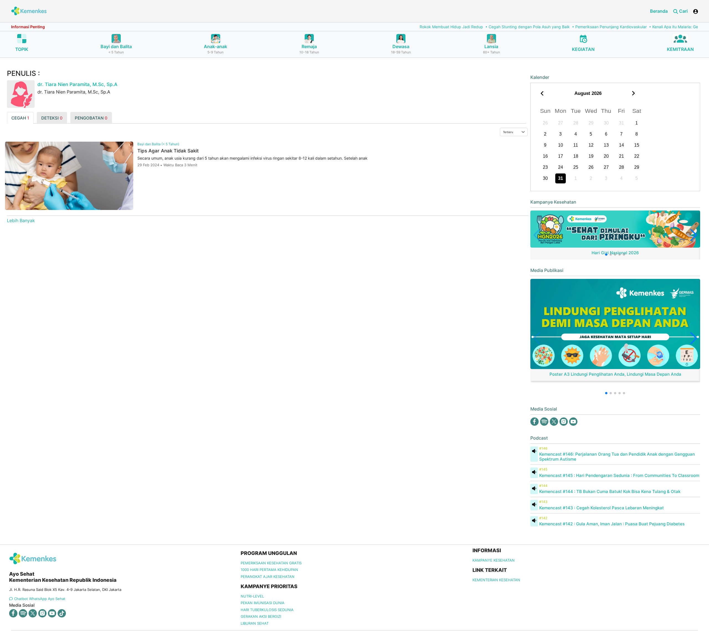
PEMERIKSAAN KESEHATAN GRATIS (271, 563)
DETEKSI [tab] (52, 118)
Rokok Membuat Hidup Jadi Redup (410, 26)
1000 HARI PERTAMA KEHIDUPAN (269, 569)
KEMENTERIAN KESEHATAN (496, 580)
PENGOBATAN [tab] (91, 118)
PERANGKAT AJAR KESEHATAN (267, 576)
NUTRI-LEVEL (252, 596)
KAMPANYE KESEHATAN (493, 560)
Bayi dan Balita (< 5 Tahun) (158, 144)
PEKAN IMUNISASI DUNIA (262, 603)
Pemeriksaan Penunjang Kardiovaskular (570, 26)
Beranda (659, 11)
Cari (683, 11)
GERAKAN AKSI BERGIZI (261, 616)
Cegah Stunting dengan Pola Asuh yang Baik (488, 26)
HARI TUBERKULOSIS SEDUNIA (267, 610)
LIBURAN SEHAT (255, 623)
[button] (606, 254)
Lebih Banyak (21, 220)
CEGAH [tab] (20, 118)
